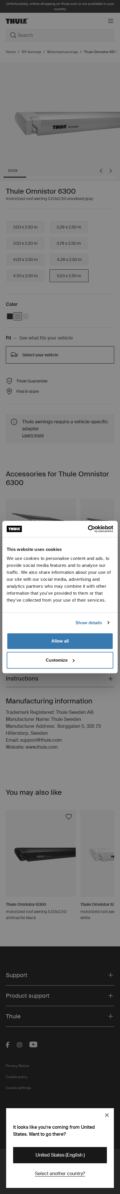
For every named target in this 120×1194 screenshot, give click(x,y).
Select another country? (60, 1174)
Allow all (60, 640)
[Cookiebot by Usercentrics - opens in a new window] (87, 529)
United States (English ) (60, 1155)
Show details (88, 622)
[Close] (106, 1115)
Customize (57, 660)
